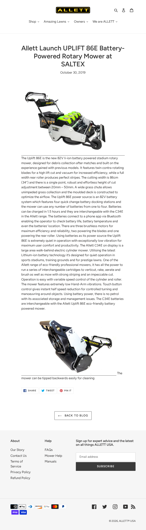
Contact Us (18, 456)
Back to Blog (76, 415)
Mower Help (53, 456)
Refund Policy (20, 478)
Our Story (17, 450)
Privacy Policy (20, 472)
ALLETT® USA (127, 521)
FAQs (49, 450)
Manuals (50, 461)
